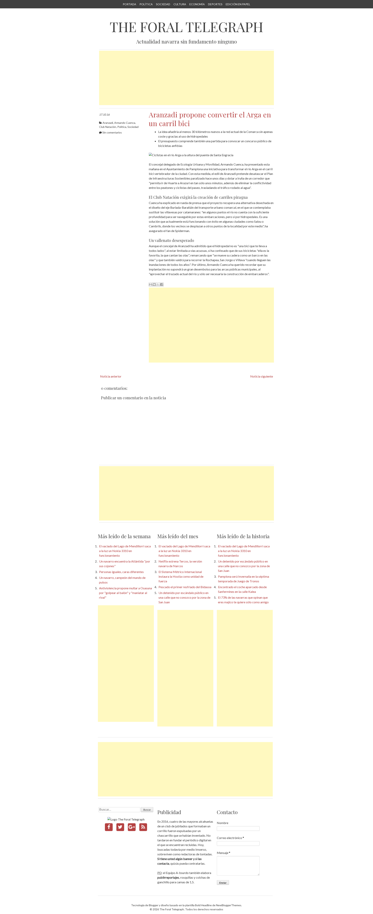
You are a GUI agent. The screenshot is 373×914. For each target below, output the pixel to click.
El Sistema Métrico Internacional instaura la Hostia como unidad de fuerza (181, 576)
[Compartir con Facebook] (162, 284)
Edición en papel (238, 4)
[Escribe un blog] (154, 284)
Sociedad (163, 4)
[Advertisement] (186, 78)
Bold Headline (203, 905)
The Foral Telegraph (186, 26)
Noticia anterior (110, 376)
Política (146, 4)
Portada (129, 4)
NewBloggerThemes (228, 905)
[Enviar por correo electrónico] (151, 284)
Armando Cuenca (124, 122)
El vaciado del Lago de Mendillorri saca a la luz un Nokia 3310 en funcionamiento (125, 550)
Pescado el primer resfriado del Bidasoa (185, 587)
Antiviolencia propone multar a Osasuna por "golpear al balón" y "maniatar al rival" (125, 592)
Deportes (215, 4)
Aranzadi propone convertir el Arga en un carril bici (210, 119)
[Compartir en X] (158, 284)
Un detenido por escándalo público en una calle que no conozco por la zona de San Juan (184, 597)
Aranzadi (108, 122)
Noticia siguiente (261, 376)
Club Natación (107, 126)
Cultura (179, 4)
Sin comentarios (112, 132)
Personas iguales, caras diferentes (121, 572)
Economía (197, 4)
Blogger (153, 905)
